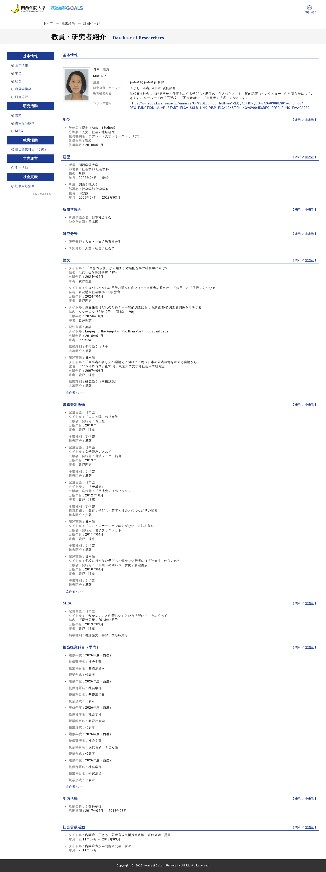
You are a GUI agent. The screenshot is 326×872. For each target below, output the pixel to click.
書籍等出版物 (25, 123)
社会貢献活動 (25, 186)
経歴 (18, 81)
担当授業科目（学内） (31, 149)
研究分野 (21, 97)
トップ (48, 23)
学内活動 (21, 167)
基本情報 (21, 65)
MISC (19, 131)
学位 (18, 73)
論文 (18, 115)
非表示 (309, 119)
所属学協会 (23, 89)
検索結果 (68, 23)
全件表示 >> (75, 392)
